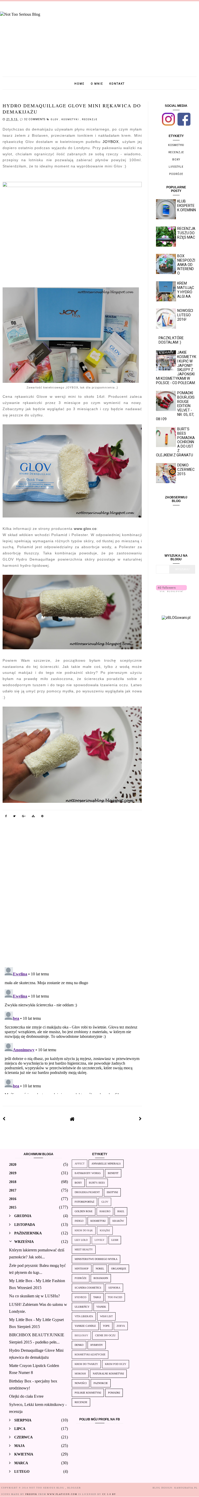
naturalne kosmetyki (108, 1373)
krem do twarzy (86, 1364)
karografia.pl (186, 1488)
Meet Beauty (84, 1249)
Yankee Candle (85, 1325)
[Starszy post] (140, 1119)
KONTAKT (117, 83)
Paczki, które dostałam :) (171, 340)
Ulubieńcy (82, 1306)
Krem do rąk (84, 1230)
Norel (100, 1268)
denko (79, 1345)
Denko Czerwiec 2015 (186, 469)
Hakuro (105, 1211)
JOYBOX (111, 142)
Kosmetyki (70, 119)
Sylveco (80, 1297)
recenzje (89, 119)
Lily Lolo (81, 1240)
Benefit (113, 1173)
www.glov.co (85, 529)
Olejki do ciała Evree (26, 1396)
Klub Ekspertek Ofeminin (186, 205)
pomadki (114, 1392)
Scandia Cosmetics (88, 1287)
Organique (118, 1268)
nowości (81, 1383)
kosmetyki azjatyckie (90, 1354)
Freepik (31, 1494)
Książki (105, 1230)
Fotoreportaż (84, 1201)
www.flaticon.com (62, 1494)
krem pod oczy (115, 1364)
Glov (55, 119)
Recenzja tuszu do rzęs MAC (186, 232)
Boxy (176, 159)
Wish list (106, 1316)
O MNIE (97, 83)
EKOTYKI (112, 1192)
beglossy (81, 1335)
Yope (106, 1325)
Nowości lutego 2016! (185, 315)
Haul (120, 1211)
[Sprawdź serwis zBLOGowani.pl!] (176, 618)
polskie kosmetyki (88, 1392)
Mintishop (82, 1268)
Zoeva (121, 1325)
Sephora (114, 1287)
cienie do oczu (105, 1335)
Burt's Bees (97, 1182)
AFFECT (79, 1163)
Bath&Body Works (88, 1173)
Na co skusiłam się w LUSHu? (34, 1296)
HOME (79, 83)
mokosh (80, 1373)
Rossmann (101, 1278)
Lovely (99, 1240)
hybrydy (96, 1345)
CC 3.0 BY (109, 1494)
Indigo (79, 1220)
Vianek (101, 1306)
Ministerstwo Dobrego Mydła (96, 1259)
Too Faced (115, 1297)
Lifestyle (176, 166)
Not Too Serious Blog (47, 1488)
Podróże (176, 174)
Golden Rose (84, 1211)
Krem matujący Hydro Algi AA (185, 289)
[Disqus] (72, 895)
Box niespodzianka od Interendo (186, 264)
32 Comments (34, 119)
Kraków (118, 1220)
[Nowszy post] (4, 1119)
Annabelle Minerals (106, 1163)
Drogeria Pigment (87, 1192)
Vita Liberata (84, 1316)
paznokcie (101, 1383)
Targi (97, 1297)
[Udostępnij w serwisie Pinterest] (42, 817)
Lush (114, 1240)
